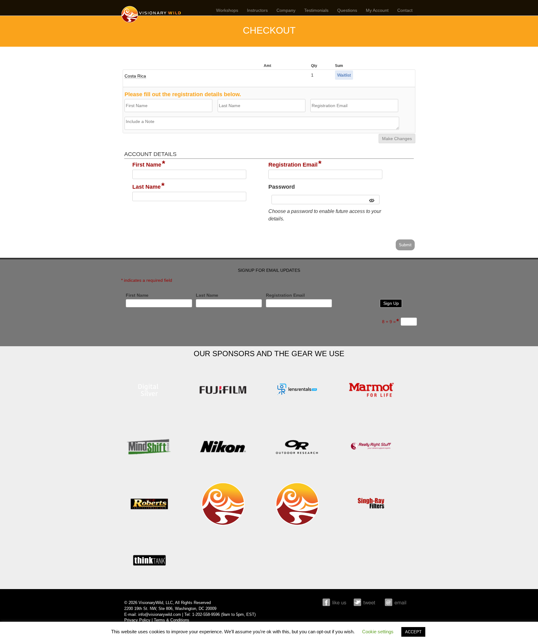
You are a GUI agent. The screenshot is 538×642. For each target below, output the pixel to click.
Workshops (227, 10)
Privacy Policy (137, 620)
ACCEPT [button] (413, 632)
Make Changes (397, 138)
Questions (347, 10)
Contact (405, 10)
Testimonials (316, 10)
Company (285, 10)
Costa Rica (135, 75)
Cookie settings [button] (378, 631)
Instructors (257, 10)
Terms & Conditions (171, 620)
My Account (377, 10)
